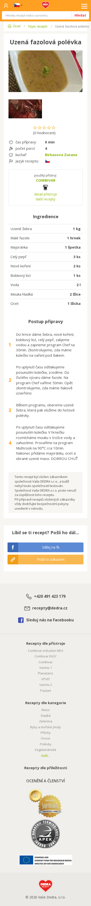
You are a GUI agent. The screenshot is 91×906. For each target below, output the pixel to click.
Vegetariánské (45, 749)
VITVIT (45, 679)
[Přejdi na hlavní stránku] (45, 3)
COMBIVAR (45, 180)
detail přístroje (45, 194)
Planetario (45, 673)
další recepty (45, 199)
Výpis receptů (37, 26)
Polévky (45, 744)
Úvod (16, 26)
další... (45, 755)
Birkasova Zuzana (61, 154)
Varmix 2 (45, 684)
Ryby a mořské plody (45, 727)
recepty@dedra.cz (49, 608)
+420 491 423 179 (49, 596)
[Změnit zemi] (17, 5)
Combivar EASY (45, 656)
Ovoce (45, 738)
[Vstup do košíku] (6, 6)
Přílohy (46, 732)
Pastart (45, 690)
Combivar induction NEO (45, 650)
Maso (45, 710)
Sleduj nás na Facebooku (49, 620)
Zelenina (45, 721)
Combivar (46, 662)
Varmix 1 (45, 667)
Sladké (46, 715)
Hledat (80, 15)
